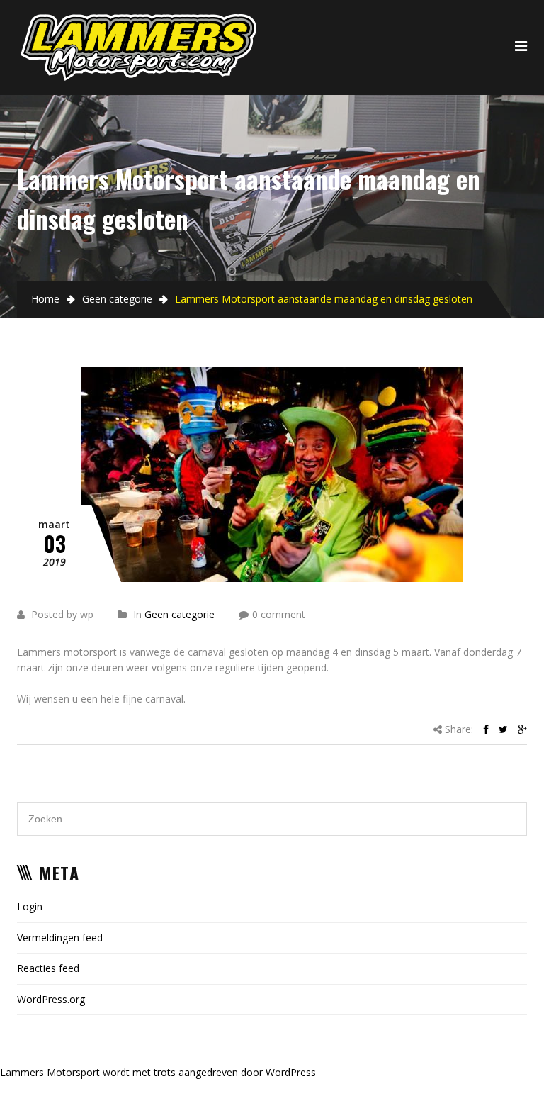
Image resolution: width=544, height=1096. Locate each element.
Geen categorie (117, 299)
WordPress (291, 1072)
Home (45, 299)
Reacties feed (48, 968)
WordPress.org (51, 999)
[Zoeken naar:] (272, 809)
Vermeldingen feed (60, 937)
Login (29, 906)
